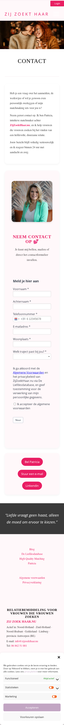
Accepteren (32, 707)
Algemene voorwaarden (32, 577)
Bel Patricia (32, 462)
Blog (32, 549)
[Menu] (54, 14)
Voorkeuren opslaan (32, 717)
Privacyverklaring (32, 582)
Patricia (32, 563)
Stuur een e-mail (32, 474)
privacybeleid (30, 671)
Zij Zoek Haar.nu (21, 621)
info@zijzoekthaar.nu (26, 641)
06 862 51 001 (19, 645)
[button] (59, 657)
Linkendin (32, 486)
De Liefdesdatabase (32, 554)
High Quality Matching (32, 558)
